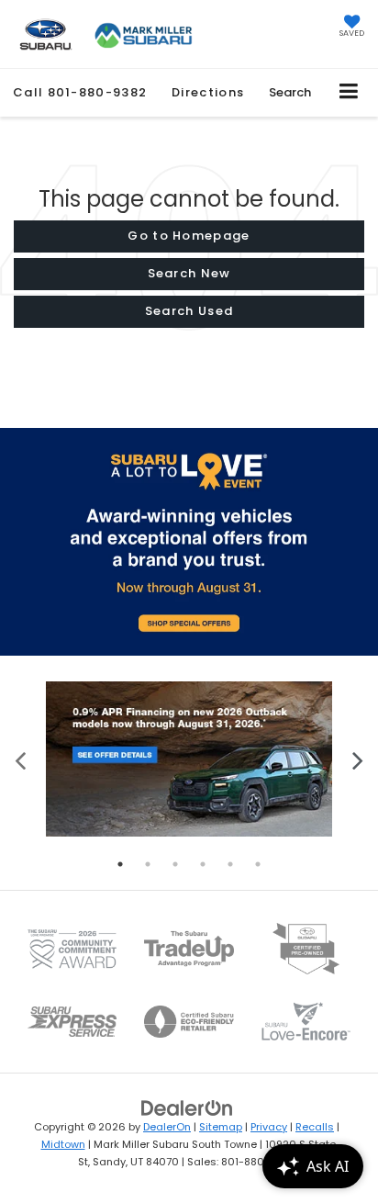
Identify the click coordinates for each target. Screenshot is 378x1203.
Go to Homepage (189, 235)
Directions (208, 92)
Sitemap (220, 1126)
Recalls (314, 1126)
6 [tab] (258, 864)
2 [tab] (148, 864)
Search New (189, 273)
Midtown (63, 1144)
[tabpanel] (189, 759)
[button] (80, 92)
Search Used (189, 311)
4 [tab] (203, 864)
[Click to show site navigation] (349, 92)
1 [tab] (120, 864)
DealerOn (167, 1126)
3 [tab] (175, 864)
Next (357, 759)
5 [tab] (230, 864)
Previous (21, 759)
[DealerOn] (187, 1108)
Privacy (268, 1126)
